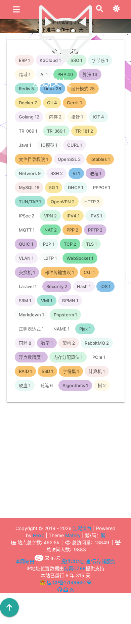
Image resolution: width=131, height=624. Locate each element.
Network (68, 528)
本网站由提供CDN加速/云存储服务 (65, 561)
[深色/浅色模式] (116, 11)
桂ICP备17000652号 (69, 582)
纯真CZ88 (75, 568)
